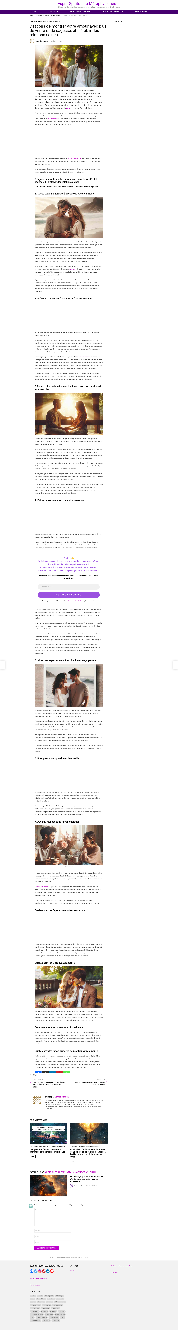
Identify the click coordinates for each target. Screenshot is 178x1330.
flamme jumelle (60, 1302)
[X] (45, 1072)
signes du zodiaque (37, 1314)
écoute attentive (53, 119)
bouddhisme (41, 1299)
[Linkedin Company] (48, 1271)
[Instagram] (40, 1271)
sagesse (62, 1311)
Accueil (33, 12)
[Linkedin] (52, 1072)
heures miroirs (36, 1305)
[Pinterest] (59, 1072)
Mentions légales (35, 1285)
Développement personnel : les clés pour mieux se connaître (47, 1146)
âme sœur (47, 1320)
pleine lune (56, 1308)
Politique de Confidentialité (38, 1278)
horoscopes (47, 1305)
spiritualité (50, 1314)
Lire (32, 1156)
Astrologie (60, 1296)
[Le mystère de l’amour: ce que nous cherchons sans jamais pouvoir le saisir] (48, 1133)
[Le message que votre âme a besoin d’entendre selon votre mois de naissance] (48, 1186)
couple (34, 1075)
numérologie (35, 1308)
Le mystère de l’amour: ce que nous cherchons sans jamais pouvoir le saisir (47, 1150)
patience (70, 108)
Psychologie (35, 1311)
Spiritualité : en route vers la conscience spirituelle (70, 1172)
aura (33, 1299)
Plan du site (114, 1272)
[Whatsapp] (66, 1072)
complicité (60, 1299)
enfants (50, 1302)
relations (45, 1311)
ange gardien (50, 1296)
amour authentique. (74, 158)
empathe (41, 1302)
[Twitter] (35, 1271)
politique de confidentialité (73, 601)
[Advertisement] (69, 142)
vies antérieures (42, 1317)
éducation (56, 1320)
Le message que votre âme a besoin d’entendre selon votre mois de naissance (86, 1179)
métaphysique (58, 1305)
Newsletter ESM (141, 12)
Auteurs (72, 1270)
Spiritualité (53, 12)
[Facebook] (38, 1072)
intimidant (72, 269)
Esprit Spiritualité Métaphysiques (87, 3)
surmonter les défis (84, 357)
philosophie (46, 1308)
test (33, 1317)
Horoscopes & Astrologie (113, 12)
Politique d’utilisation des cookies (121, 1266)
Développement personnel (80, 12)
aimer (33, 1296)
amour (40, 1296)
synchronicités (60, 1314)
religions (53, 1311)
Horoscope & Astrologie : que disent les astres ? (85, 1146)
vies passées (54, 1317)
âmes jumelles (36, 1320)
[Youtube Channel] (52, 1271)
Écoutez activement (42, 887)
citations (51, 1299)
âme (63, 1317)
